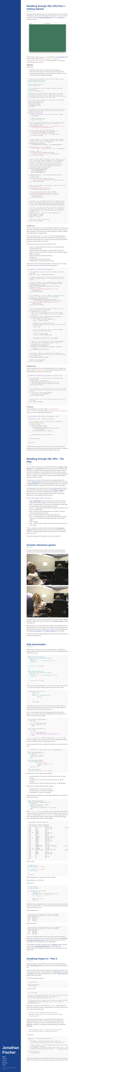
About (3, 1065)
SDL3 (60, 466)
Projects (4, 1060)
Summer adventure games (41, 545)
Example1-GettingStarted (44, 17)
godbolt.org (55, 944)
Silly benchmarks (36, 644)
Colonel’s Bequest (50, 631)
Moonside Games (36, 482)
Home (4, 1056)
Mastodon (4, 1062)
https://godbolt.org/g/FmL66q (42, 946)
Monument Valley (58, 621)
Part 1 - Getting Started (35, 501)
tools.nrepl (29, 1024)
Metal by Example (59, 490)
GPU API (39, 468)
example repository (33, 483)
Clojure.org (31, 973)
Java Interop (57, 972)
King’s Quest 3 (37, 631)
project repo (62, 17)
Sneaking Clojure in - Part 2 (42, 958)
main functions (61, 57)
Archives (4, 1058)
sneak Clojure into (34, 965)
